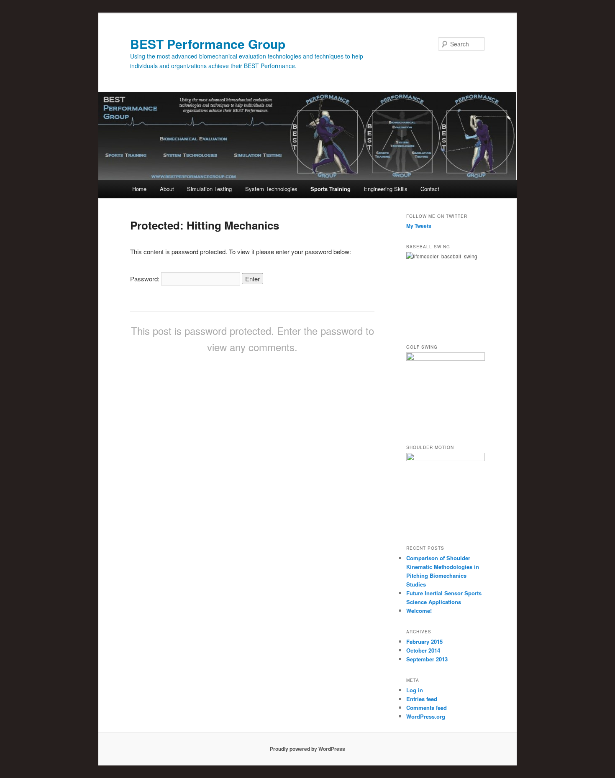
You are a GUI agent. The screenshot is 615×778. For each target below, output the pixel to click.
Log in (414, 690)
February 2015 (424, 641)
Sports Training (330, 189)
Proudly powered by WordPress (307, 748)
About (167, 189)
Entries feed (421, 699)
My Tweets (418, 226)
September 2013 (427, 659)
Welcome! (419, 611)
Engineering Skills (385, 189)
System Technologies (271, 189)
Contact (429, 189)
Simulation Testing (209, 189)
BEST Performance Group (207, 44)
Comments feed (426, 708)
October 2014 (423, 650)
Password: (145, 278)
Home (139, 189)
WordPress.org (425, 716)
